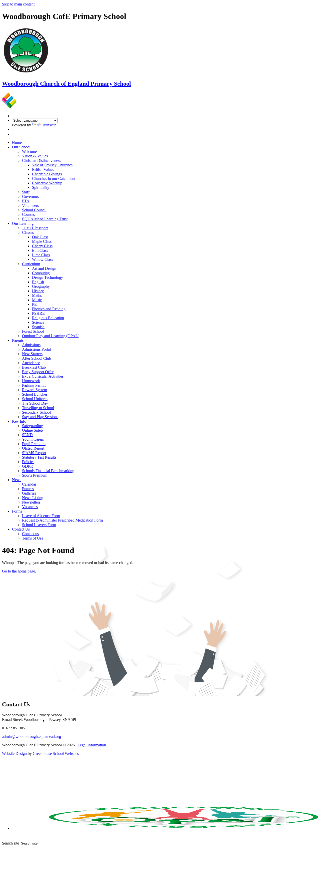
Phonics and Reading (49, 309)
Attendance (31, 363)
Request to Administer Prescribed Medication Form (62, 520)
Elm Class (40, 250)
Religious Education (48, 318)
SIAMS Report (34, 453)
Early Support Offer (38, 372)
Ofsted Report (33, 448)
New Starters (32, 354)
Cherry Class (42, 246)
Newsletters (31, 502)
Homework (31, 381)
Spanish (38, 327)
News (16, 480)
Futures (28, 489)
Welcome (29, 151)
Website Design (14, 753)
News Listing (32, 498)
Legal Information (92, 745)
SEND (27, 435)
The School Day (35, 403)
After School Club (36, 358)
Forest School (33, 331)
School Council (34, 210)
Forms (17, 511)
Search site (10, 843)
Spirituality (40, 187)
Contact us (30, 534)
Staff (26, 192)
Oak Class (40, 237)
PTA (26, 201)
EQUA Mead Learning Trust (45, 219)
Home (17, 142)
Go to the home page (18, 571)
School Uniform (35, 399)
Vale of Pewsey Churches (52, 165)
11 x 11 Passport (35, 228)
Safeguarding (32, 426)
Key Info (19, 421)
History (38, 291)
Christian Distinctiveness (41, 160)
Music (37, 300)
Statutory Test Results (39, 457)
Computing (41, 273)
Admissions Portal (36, 349)
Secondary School (36, 412)
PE (34, 304)
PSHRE (38, 313)
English (38, 282)
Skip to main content (18, 4)
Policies (28, 462)
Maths (37, 295)
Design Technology (47, 277)
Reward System (34, 390)
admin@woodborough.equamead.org (31, 736)
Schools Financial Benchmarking (48, 471)
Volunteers (30, 205)
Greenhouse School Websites (56, 753)
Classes (28, 232)
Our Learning (23, 223)
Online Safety (33, 430)
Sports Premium (34, 475)
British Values (43, 169)
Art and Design (44, 268)
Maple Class (42, 241)
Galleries (29, 493)
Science (38, 322)
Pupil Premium (34, 444)
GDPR (27, 466)
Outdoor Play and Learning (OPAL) (50, 336)
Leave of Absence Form (41, 516)
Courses (28, 214)
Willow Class (42, 259)
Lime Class (41, 255)
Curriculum (31, 264)
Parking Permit (34, 385)
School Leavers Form (39, 525)
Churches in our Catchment (53, 178)
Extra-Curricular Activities (43, 376)
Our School (21, 147)
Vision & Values (35, 156)
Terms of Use (32, 538)
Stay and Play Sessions (40, 417)
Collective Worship (47, 183)
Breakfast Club (34, 367)
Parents (18, 340)
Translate (49, 125)
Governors (30, 196)
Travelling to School (38, 408)
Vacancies (30, 507)
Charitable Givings (47, 174)
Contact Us (21, 529)
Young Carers (33, 439)
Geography (41, 286)
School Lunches (35, 394)
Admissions (31, 345)
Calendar (29, 484)
